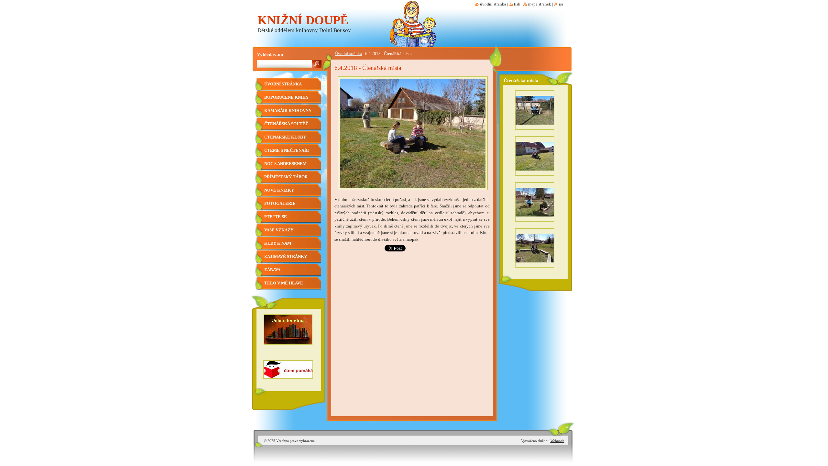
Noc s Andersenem (285, 163)
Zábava (272, 270)
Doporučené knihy (286, 97)
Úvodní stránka (348, 53)
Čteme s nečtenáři (286, 150)
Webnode (557, 441)
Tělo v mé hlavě (283, 283)
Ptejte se (275, 217)
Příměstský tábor (286, 177)
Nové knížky (279, 190)
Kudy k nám (277, 243)
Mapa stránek (539, 4)
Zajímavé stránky (285, 256)
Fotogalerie (280, 203)
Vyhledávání (270, 54)
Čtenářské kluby (285, 137)
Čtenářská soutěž (286, 124)
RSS (561, 4)
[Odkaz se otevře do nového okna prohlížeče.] (412, 192)
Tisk (517, 4)
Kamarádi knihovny (287, 110)
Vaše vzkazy (278, 230)
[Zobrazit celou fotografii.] (534, 111)
